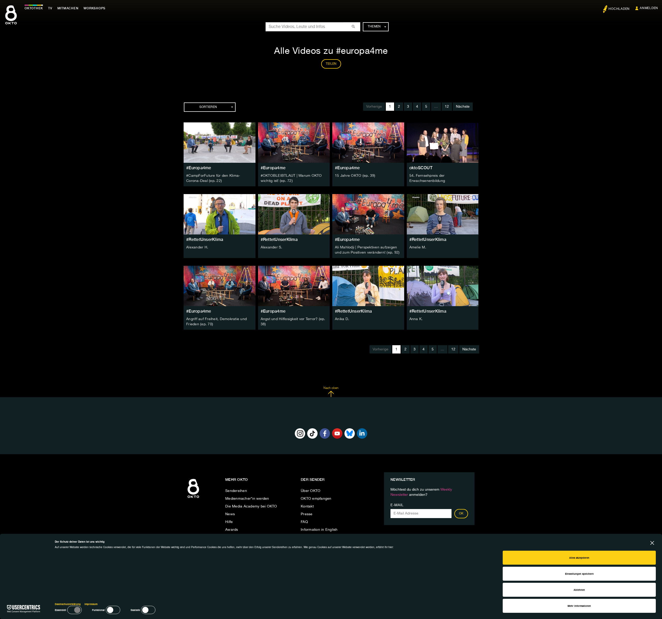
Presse (307, 514)
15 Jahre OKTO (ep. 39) (355, 176)
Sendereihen (236, 491)
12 (447, 106)
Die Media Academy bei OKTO (251, 506)
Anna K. (416, 319)
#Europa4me (198, 167)
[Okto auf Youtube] (337, 433)
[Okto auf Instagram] (300, 433)
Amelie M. (417, 247)
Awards (231, 530)
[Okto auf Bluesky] (349, 433)
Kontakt (307, 506)
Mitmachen (68, 8)
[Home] (193, 498)
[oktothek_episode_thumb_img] (219, 142)
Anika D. (342, 319)
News (230, 514)
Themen (374, 26)
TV (50, 8)
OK (461, 513)
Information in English (319, 530)
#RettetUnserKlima (204, 239)
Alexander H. (197, 247)
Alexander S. (271, 247)
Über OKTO (310, 491)
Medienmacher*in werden (247, 498)
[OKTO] (11, 19)
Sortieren (208, 107)
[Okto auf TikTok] (312, 433)
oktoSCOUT (420, 167)
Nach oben (331, 388)
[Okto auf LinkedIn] (362, 433)
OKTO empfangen (316, 498)
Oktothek (34, 8)
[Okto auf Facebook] (325, 433)
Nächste (463, 106)
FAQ (304, 522)
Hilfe (229, 522)
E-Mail (397, 505)
